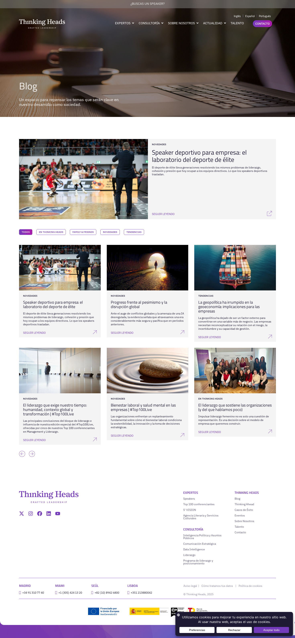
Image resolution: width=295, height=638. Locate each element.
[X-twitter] (21, 513)
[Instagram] (30, 513)
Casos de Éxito (244, 510)
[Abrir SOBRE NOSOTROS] (197, 23)
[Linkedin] (48, 513)
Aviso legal (190, 586)
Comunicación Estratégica (199, 544)
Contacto (240, 532)
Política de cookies (250, 586)
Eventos (240, 515)
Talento (239, 526)
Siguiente (31, 448)
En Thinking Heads (51, 231)
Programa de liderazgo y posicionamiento (198, 562)
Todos (26, 231)
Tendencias (133, 231)
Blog (237, 498)
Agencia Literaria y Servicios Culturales (201, 517)
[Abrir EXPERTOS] (133, 23)
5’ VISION (189, 510)
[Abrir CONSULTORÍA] (162, 23)
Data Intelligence (194, 549)
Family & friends (83, 231)
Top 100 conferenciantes (199, 504)
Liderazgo (189, 555)
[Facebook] (39, 513)
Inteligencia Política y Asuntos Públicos (202, 537)
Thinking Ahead (244, 504)
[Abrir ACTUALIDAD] (225, 23)
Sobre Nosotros (244, 521)
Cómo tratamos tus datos (217, 586)
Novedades (110, 231)
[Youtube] (57, 513)
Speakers (189, 498)
